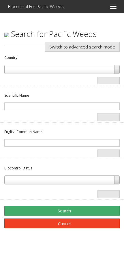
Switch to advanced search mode (82, 47)
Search (64, 211)
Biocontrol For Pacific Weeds (35, 6)
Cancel (64, 223)
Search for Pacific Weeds (53, 34)
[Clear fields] (108, 81)
